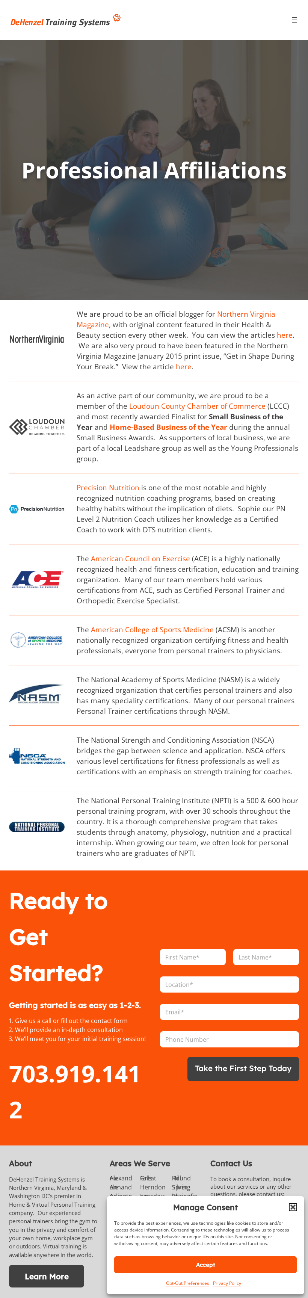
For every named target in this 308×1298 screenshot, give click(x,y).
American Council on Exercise (140, 559)
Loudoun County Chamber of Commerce (198, 406)
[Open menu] (294, 19)
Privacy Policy (227, 1283)
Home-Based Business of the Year (169, 427)
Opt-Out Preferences (187, 1283)
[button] (293, 1207)
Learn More (47, 1276)
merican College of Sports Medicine (154, 630)
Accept (205, 1264)
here (285, 335)
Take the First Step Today (243, 1068)
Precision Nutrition (108, 488)
